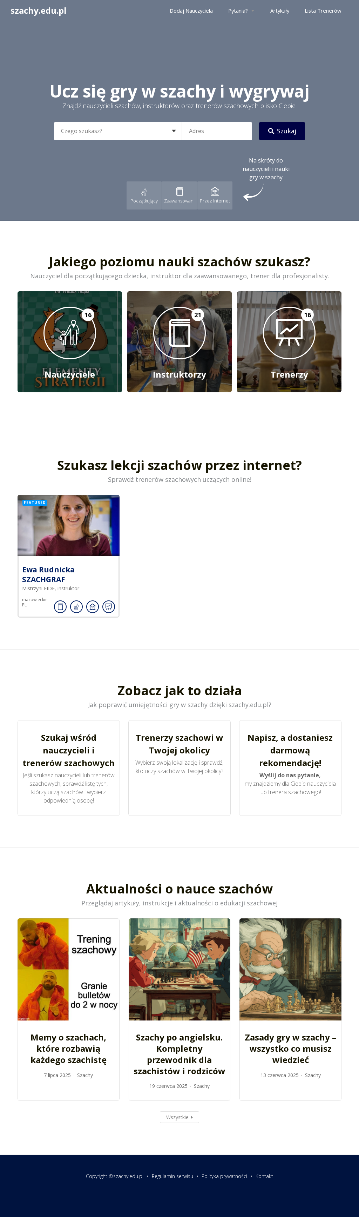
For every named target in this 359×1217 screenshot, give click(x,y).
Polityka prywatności (224, 1176)
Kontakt (264, 1176)
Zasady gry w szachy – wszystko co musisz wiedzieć (290, 1048)
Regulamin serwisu (172, 1176)
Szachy (85, 1075)
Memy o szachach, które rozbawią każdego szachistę (69, 1048)
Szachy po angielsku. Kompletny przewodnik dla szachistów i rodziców (179, 1054)
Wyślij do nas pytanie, (290, 775)
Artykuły (279, 10)
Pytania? (238, 10)
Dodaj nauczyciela (191, 10)
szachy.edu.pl (39, 10)
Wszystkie (177, 1117)
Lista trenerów (323, 10)
